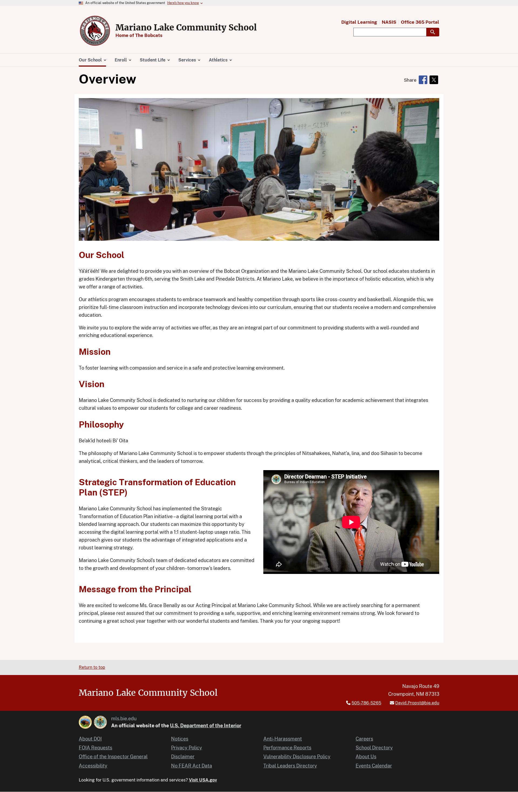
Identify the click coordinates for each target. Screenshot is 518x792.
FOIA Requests (95, 747)
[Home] (95, 31)
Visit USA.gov (203, 780)
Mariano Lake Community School (186, 27)
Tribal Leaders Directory (290, 766)
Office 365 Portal (420, 22)
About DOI (90, 739)
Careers (364, 739)
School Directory (374, 747)
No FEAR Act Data (191, 766)
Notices (179, 739)
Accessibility (93, 766)
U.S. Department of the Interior (205, 725)
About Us (366, 756)
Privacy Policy (186, 747)
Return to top (92, 667)
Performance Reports (287, 747)
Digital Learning (359, 22)
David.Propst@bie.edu (417, 702)
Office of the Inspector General (113, 756)
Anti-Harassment (282, 739)
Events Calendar (374, 766)
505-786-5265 (366, 702)
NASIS (389, 22)
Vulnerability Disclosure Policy (296, 756)
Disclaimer (183, 756)
